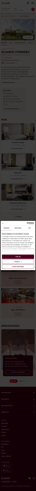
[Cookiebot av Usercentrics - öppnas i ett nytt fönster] (26, 223)
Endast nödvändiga (18, 266)
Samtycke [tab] (6, 228)
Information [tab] (18, 228)
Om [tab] (29, 228)
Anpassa (17, 261)
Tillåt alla (18, 256)
